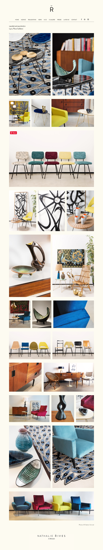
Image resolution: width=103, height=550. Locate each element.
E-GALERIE (52, 20)
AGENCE (23, 20)
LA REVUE (66, 20)
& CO (45, 20)
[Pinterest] (84, 18)
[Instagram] (88, 18)
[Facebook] (81, 18)
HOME (17, 20)
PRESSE (59, 20)
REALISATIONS (32, 20)
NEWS (40, 20)
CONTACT (74, 20)
